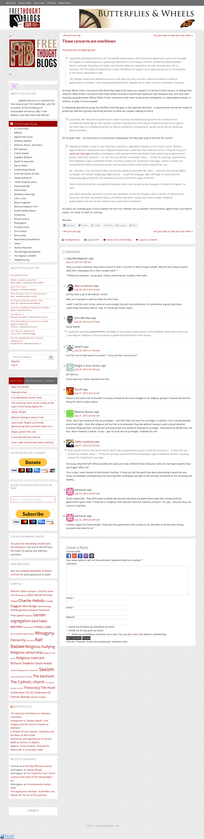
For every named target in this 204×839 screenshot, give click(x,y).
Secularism (34, 670)
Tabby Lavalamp (84, 441)
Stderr (17, 243)
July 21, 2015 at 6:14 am (87, 393)
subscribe (138, 634)
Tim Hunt (48, 687)
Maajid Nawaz (28, 634)
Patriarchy (18, 640)
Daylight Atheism (23, 157)
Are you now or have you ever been (172, 35)
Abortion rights (19, 591)
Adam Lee (37, 343)
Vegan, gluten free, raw (23, 431)
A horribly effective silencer (26, 437)
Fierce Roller (20, 165)
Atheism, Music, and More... (29, 144)
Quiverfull (30, 640)
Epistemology (44, 606)
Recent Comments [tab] (34, 380)
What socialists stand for (24, 279)
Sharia (29, 676)
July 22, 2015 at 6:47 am (87, 493)
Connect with (73, 551)
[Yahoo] (85, 555)
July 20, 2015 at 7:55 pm (87, 350)
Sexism (46, 669)
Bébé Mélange (35, 303)
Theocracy (32, 687)
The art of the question (34, 795)
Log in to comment (148, 239)
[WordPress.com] (91, 555)
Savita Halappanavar (20, 670)
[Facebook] (68, 555)
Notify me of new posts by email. (86, 630)
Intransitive (20, 190)
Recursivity (20, 235)
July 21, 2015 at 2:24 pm (87, 445)
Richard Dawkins (22, 663)
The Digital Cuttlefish (25, 255)
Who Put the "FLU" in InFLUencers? (29, 293)
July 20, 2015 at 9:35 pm (87, 369)
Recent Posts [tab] (16, 380)
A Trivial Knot (21, 128)
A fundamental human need (26, 397)
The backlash (43, 676)
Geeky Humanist (23, 177)
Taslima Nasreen (23, 247)
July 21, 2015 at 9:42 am (87, 415)
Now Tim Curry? (19, 286)
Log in (14, 364)
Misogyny (44, 633)
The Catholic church (27, 681)
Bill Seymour (21, 149)
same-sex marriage (79, 153)
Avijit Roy (42, 591)
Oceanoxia (19, 214)
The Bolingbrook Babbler (27, 251)
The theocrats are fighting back (78, 49)
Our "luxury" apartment (22, 330)
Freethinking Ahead (24, 169)
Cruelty (49, 601)
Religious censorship (27, 652)
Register (15, 361)
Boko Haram (35, 595)
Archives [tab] (50, 380)
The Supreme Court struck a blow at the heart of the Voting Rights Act (33, 777)
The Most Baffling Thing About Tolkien (30, 307)
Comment (71, 563)
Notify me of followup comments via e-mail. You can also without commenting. (119, 634)
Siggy (33, 333)
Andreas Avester (23, 140)
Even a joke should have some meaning (32, 442)
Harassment (28, 627)
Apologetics (32, 591)
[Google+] (74, 555)
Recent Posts (64, 2)
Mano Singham (22, 202)
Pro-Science (20, 231)
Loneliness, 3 (17, 314)
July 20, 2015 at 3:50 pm (78, 262)
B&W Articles (22, 706)
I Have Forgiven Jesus (25, 181)
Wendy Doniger (38, 697)
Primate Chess (21, 227)
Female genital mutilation (24, 610)
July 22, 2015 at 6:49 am (87, 519)
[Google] (80, 555)
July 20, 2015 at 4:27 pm (87, 321)
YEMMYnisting (21, 259)
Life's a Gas (20, 198)
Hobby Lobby (43, 627)
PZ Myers (33, 289)
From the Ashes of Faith (26, 173)
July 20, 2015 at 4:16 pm (87, 289)
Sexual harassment (18, 677)
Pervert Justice (21, 218)
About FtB (11, 2)
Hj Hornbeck (43, 317)
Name (70, 597)
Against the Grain (23, 136)
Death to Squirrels (24, 161)
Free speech (18, 615)
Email (70, 607)
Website (70, 617)
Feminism (44, 610)
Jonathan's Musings (24, 194)
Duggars (16, 606)
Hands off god (18, 411)
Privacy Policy (24, 2)
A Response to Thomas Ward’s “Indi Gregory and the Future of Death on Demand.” (30, 724)
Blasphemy (22, 595)
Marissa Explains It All (26, 206)
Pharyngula (20, 222)
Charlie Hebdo (31, 600)
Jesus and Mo (16, 633)
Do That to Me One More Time (27, 300)
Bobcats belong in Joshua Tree (27, 417)
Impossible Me (22, 186)
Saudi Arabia (43, 663)
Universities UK (20, 692)
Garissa (29, 615)
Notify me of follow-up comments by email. (92, 626)
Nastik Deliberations (25, 210)
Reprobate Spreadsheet (27, 239)
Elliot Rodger (30, 606)
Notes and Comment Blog (119, 239)
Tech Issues (39, 2)
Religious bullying (40, 646)
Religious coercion (30, 657)
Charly (29, 310)
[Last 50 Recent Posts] (19, 275)
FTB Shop (51, 2)
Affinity (18, 132)
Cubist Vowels (21, 153)
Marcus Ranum (31, 296)
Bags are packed (20, 386)
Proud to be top (72, 35)
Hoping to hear (19, 392)
